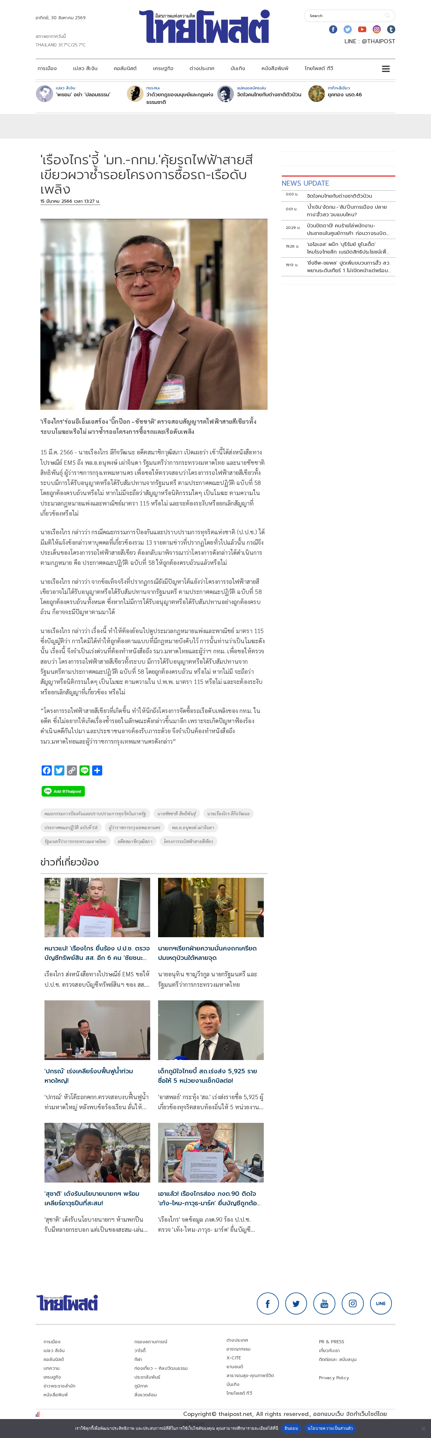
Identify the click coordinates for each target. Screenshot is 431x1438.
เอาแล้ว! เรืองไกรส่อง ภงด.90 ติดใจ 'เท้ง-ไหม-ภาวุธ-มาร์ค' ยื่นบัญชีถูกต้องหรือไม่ (209, 1203)
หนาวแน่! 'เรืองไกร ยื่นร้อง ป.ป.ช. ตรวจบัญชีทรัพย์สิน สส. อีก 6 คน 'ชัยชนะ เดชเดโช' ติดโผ (97, 958)
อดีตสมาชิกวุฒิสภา (135, 841)
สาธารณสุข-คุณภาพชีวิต (250, 1375)
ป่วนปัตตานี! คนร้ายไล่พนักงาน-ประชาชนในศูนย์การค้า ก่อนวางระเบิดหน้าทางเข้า (346, 229)
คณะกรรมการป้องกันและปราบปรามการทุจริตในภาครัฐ (95, 813)
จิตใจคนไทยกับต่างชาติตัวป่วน (269, 95)
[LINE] (381, 1303)
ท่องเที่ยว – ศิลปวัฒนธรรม (161, 1368)
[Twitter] (347, 29)
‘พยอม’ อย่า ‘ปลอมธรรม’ (83, 95)
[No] (423, 1428)
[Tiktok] (391, 29)
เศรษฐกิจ (163, 68)
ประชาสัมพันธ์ (147, 1377)
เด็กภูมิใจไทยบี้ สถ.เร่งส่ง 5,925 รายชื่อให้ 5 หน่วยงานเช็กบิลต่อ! (207, 1075)
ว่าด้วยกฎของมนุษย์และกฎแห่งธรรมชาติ (179, 98)
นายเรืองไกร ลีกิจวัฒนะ (228, 813)
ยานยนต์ (235, 1366)
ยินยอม (291, 1428)
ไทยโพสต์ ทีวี (319, 68)
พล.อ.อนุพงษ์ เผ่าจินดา (193, 827)
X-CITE (234, 1358)
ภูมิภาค (141, 1386)
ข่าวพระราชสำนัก (59, 1386)
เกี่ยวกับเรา (329, 1350)
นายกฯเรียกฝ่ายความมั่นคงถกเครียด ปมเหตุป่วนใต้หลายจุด (207, 953)
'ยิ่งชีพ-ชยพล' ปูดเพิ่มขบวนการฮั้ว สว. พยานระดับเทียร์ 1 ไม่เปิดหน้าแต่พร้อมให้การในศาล (348, 266)
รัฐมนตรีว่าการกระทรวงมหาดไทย (75, 841)
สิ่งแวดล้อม (145, 1395)
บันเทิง (238, 68)
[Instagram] (376, 29)
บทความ (52, 1368)
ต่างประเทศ (202, 68)
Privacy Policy (334, 1378)
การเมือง (47, 68)
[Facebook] (333, 29)
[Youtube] (362, 29)
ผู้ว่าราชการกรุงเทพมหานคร (135, 827)
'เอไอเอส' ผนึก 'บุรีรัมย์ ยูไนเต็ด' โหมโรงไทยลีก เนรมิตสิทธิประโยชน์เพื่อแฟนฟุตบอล (348, 248)
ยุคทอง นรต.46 (345, 95)
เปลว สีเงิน (85, 68)
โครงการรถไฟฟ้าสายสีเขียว (188, 841)
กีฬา (138, 1359)
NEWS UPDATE (305, 183)
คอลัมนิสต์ (125, 68)
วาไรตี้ (140, 1350)
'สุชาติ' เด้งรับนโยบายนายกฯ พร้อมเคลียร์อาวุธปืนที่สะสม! (91, 1198)
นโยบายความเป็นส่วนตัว (330, 1428)
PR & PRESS (332, 1342)
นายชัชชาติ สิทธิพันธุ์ (176, 813)
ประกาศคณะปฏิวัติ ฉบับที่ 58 (70, 827)
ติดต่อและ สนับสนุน (338, 1359)
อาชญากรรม (239, 1349)
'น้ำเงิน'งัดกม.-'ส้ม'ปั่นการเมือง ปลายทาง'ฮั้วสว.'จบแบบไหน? (347, 211)
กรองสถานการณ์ (151, 1342)
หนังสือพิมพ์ (275, 68)
